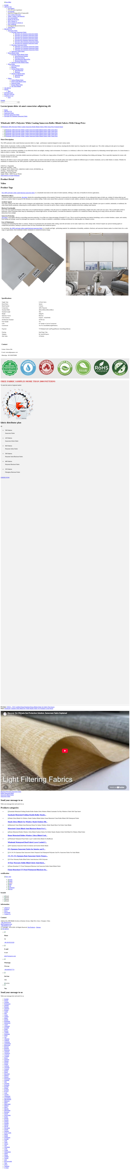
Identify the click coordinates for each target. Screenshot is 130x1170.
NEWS (6, 89)
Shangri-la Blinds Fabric (18, 73)
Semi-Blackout (15, 65)
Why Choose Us (12, 21)
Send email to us (5, 175)
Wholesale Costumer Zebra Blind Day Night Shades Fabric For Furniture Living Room (28, 708)
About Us (7, 907)
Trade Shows (11, 27)
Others (9, 78)
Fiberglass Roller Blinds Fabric (20, 62)
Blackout (13, 67)
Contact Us (7, 914)
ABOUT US (7, 7)
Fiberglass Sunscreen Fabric (19, 45)
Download (7, 912)
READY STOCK (9, 94)
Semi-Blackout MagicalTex (22, 59)
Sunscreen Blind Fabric (7, 795)
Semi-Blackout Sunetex (21, 56)
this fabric (24, 197)
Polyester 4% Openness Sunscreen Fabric (26, 37)
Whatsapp (16, 175)
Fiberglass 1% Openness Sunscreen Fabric (27, 46)
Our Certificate (12, 24)
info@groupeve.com (6, 924)
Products (6, 909)
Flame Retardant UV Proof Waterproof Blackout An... (27, 870)
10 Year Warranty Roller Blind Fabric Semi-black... (26, 863)
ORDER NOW (5, 477)
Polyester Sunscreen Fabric (18, 32)
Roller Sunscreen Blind (7, 793)
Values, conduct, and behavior (16, 16)
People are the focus (13, 19)
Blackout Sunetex (20, 57)
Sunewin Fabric (15, 83)
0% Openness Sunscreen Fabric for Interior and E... (26, 849)
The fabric (5, 217)
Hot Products (31, 927)
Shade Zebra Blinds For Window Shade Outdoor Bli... (27, 822)
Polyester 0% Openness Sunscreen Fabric (26, 43)
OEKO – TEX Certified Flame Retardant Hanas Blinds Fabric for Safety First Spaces (30, 707)
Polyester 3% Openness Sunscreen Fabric (26, 35)
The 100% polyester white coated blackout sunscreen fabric (18, 192)
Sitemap (38, 927)
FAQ (9, 97)
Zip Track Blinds (16, 86)
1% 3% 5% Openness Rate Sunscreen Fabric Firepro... (28, 856)
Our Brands (11, 11)
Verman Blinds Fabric (17, 69)
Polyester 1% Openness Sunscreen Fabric (26, 34)
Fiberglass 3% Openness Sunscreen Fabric (27, 48)
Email (12, 175)
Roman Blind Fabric (17, 85)
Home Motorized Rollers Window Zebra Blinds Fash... (27, 835)
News (6, 911)
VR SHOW (7, 88)
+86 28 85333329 (6, 922)
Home (6, 110)
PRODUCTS (8, 29)
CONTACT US (8, 96)
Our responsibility (13, 18)
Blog (9, 91)
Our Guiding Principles (14, 14)
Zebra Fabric (11, 64)
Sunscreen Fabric (12, 30)
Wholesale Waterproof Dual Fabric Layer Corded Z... (27, 842)
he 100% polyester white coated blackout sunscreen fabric (26, 228)
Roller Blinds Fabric (13, 53)
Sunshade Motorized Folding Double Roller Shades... (27, 815)
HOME (6, 5)
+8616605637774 (6, 925)
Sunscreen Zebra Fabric (18, 51)
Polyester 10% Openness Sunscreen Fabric (27, 42)
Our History (11, 8)
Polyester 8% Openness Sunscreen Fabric (26, 40)
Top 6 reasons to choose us (15, 22)
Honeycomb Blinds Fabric (18, 81)
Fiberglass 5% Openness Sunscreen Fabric (27, 49)
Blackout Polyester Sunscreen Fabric (11, 791)
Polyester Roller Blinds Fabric (19, 54)
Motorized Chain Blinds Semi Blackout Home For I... (27, 828)
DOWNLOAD (8, 92)
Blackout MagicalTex (21, 61)
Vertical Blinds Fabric (17, 80)
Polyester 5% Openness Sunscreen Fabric (26, 38)
